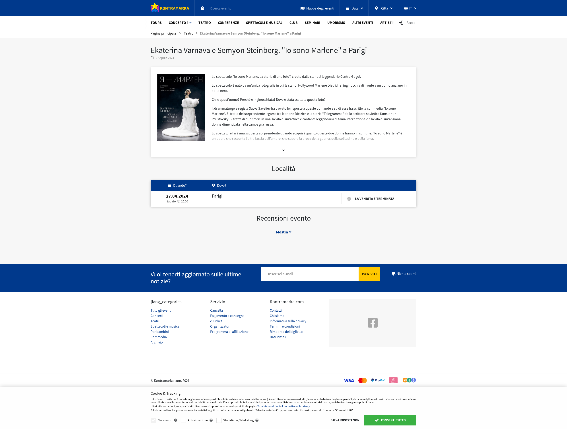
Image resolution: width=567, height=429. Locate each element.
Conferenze (228, 22)
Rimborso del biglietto (286, 331)
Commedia (159, 337)
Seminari (312, 22)
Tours (156, 22)
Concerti (157, 315)
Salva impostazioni (345, 420)
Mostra (282, 232)
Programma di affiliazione (229, 331)
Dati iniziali (278, 337)
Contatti (276, 310)
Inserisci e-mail (280, 273)
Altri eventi (362, 22)
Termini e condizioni (285, 326)
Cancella (216, 310)
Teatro (204, 22)
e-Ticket (216, 321)
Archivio (157, 342)
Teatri (155, 321)
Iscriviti (369, 274)
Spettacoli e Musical (264, 22)
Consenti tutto (393, 420)
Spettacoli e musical (165, 326)
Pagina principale (163, 33)
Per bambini (160, 331)
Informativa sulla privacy (288, 321)
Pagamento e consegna (227, 315)
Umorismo (336, 22)
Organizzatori (220, 326)
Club (293, 22)
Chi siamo (277, 315)
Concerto (177, 22)
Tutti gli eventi (161, 310)
